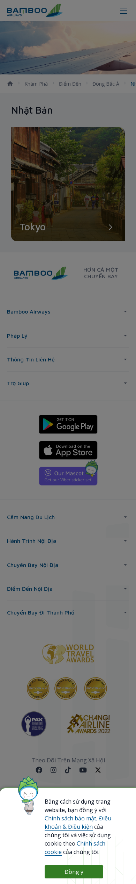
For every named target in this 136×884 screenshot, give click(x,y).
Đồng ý (74, 872)
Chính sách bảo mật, (71, 818)
